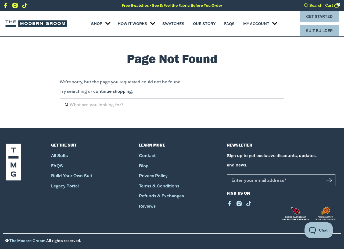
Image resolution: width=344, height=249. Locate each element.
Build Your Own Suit (71, 175)
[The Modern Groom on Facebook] (5, 6)
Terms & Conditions (159, 185)
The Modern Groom (27, 240)
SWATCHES (173, 23)
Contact (147, 155)
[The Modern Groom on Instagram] (15, 6)
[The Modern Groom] (36, 23)
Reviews (147, 206)
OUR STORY (204, 23)
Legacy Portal (65, 185)
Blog (143, 165)
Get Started (319, 16)
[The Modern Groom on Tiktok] (24, 6)
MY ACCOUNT (256, 23)
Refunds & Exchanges (161, 195)
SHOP (96, 23)
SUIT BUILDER (319, 30)
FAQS (229, 23)
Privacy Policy (153, 175)
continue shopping (112, 91)
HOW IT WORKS (132, 23)
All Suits (59, 155)
